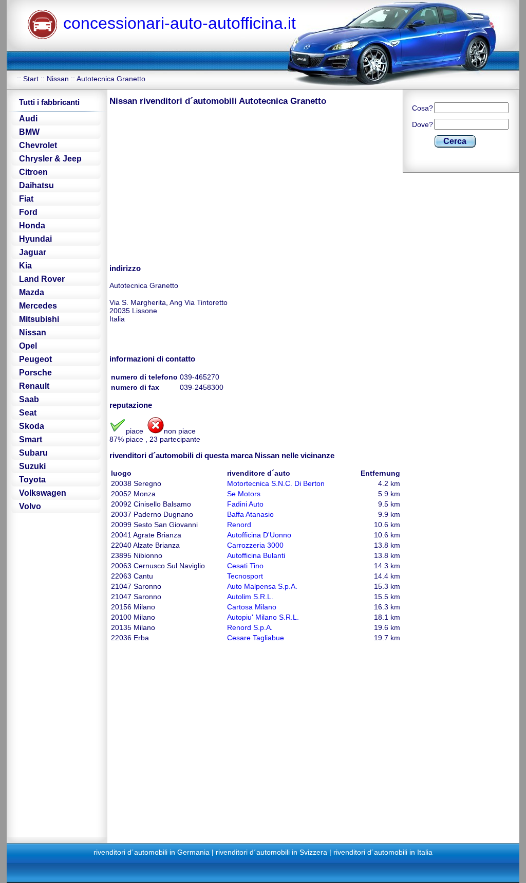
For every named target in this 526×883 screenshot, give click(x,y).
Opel (28, 345)
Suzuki (32, 466)
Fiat (26, 198)
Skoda (31, 426)
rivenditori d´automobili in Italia (383, 852)
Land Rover (42, 279)
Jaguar (32, 252)
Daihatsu (36, 185)
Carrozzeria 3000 (255, 545)
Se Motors (243, 494)
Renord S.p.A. (250, 627)
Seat (27, 412)
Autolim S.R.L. (250, 596)
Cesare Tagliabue (255, 638)
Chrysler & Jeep (50, 158)
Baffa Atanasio (250, 514)
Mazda (31, 292)
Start (31, 79)
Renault (34, 386)
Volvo (30, 506)
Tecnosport (245, 576)
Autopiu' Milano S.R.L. (263, 617)
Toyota (32, 479)
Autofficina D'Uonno (259, 535)
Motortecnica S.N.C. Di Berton (276, 483)
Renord (239, 524)
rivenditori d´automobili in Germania (151, 852)
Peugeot (35, 359)
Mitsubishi (39, 319)
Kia (25, 265)
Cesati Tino (245, 566)
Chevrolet (38, 145)
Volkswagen (42, 493)
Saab (29, 399)
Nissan (58, 79)
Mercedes (38, 305)
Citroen (33, 172)
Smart (30, 439)
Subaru (33, 452)
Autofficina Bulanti (256, 555)
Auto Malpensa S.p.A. (262, 586)
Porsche (35, 372)
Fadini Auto (245, 504)
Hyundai (35, 239)
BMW (29, 132)
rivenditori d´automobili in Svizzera (271, 852)
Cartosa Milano (251, 607)
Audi (28, 118)
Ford (28, 212)
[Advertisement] (195, 184)
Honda (32, 225)
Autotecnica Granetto (111, 79)
